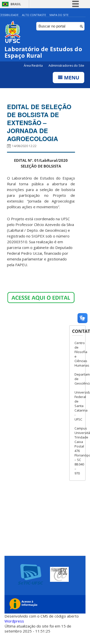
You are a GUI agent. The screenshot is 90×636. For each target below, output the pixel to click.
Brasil (15, 4)
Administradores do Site (66, 65)
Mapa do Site (59, 15)
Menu (71, 77)
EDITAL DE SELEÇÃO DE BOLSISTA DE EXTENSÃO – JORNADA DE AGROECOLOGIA (39, 122)
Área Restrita (34, 65)
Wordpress (14, 621)
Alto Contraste (34, 15)
